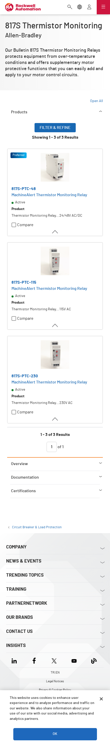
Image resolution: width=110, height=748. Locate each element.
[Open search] (70, 7)
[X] (54, 660)
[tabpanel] (55, 290)
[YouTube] (74, 660)
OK (55, 734)
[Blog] (94, 660)
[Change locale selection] (79, 7)
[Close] (101, 699)
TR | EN (55, 672)
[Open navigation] (103, 7)
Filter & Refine (55, 128)
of (60, 447)
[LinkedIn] (15, 660)
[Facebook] (34, 660)
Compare (25, 225)
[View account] (89, 7)
